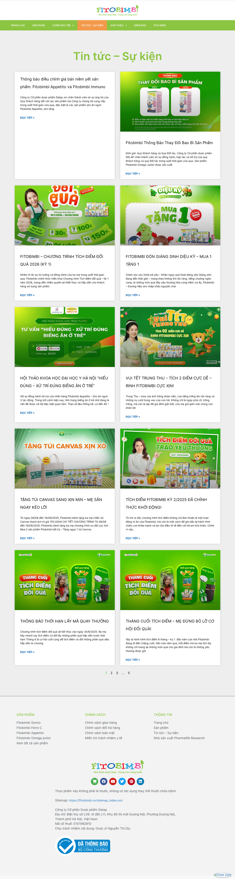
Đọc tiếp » (27, 117)
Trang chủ (18, 25)
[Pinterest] (131, 781)
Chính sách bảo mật (100, 733)
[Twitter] (122, 781)
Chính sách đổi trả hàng (102, 728)
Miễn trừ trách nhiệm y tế (103, 738)
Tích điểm (159, 25)
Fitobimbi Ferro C (29, 728)
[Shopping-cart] (94, 781)
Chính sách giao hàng (101, 722)
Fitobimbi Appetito (30, 733)
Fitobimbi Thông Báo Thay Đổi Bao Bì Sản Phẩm (169, 142)
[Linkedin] (140, 781)
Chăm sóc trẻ (61, 25)
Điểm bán (140, 25)
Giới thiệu (117, 25)
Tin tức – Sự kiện (92, 25)
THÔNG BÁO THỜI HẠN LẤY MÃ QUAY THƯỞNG (64, 621)
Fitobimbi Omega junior (34, 738)
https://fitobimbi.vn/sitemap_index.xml (95, 800)
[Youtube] (113, 781)
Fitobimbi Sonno (29, 722)
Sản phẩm (38, 25)
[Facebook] (103, 781)
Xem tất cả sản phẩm (32, 743)
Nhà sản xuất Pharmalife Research (179, 738)
